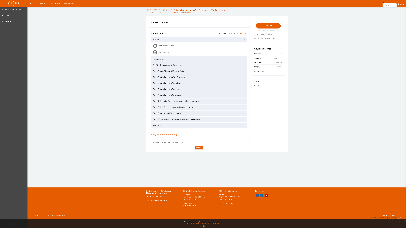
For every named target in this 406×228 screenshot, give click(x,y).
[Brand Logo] (14, 3)
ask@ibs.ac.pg (228, 203)
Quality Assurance (69, 3)
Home (148, 13)
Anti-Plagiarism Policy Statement (209, 223)
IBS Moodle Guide (54, 3)
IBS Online (168, 13)
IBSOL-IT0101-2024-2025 (183, 13)
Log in (402, 4)
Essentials (42, 3)
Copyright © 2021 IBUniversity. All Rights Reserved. (49, 215)
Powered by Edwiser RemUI (391, 215)
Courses (155, 13)
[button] (35, 3)
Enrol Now (268, 26)
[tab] (199, 39)
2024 (161, 13)
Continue (199, 148)
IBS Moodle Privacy (193, 223)
